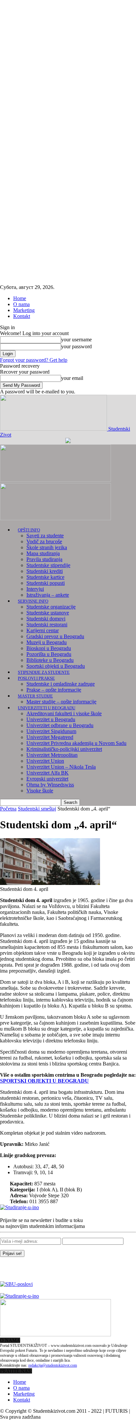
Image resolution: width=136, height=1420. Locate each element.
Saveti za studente (45, 535)
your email (72, 378)
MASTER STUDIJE (35, 696)
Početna (8, 808)
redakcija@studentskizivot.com (52, 1365)
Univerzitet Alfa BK (47, 773)
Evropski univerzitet (47, 778)
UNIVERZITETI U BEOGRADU (46, 707)
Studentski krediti (44, 571)
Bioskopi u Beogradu (48, 648)
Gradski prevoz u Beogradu (55, 636)
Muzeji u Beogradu (46, 642)
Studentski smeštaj (37, 808)
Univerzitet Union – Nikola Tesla (61, 767)
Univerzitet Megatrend (49, 737)
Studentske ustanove (47, 612)
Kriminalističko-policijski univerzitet (64, 749)
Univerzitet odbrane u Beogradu (59, 725)
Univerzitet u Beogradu (50, 719)
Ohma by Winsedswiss (50, 784)
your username (76, 339)
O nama (21, 304)
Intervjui (35, 589)
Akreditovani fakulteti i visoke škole (64, 713)
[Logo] (55, 480)
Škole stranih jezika (46, 547)
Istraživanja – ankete (47, 595)
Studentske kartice (45, 577)
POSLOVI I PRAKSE (36, 678)
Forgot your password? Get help (33, 360)
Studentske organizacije (51, 607)
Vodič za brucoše (44, 541)
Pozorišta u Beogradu (48, 654)
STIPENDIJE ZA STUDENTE (44, 672)
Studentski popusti (45, 583)
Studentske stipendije (48, 565)
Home (19, 298)
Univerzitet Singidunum (51, 731)
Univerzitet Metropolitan (52, 755)
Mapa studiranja (43, 553)
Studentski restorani (46, 624)
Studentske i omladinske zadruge (60, 684)
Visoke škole (39, 790)
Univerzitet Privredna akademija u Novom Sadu (76, 743)
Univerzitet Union (45, 761)
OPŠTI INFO (29, 529)
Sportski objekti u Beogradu (55, 666)
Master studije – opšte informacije (61, 701)
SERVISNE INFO (33, 601)
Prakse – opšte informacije (53, 690)
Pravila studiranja (44, 559)
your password (76, 346)
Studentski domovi (45, 618)
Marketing (24, 310)
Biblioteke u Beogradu (50, 660)
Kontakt (21, 316)
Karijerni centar (42, 630)
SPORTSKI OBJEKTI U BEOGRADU (44, 1081)
